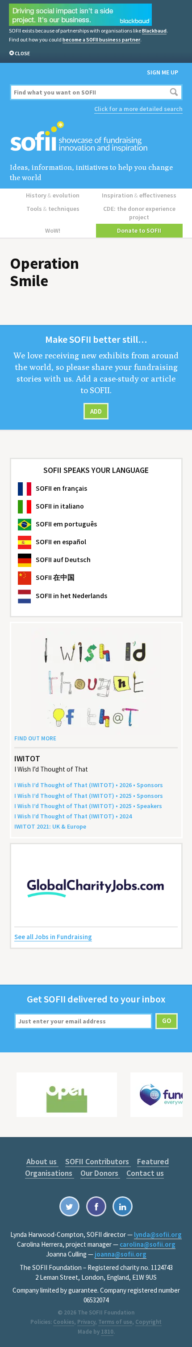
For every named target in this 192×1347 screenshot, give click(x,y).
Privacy (86, 1322)
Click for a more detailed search (138, 109)
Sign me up (162, 72)
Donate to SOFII (139, 230)
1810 (107, 1331)
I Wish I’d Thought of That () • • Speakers (88, 806)
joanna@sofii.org (120, 1254)
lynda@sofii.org (158, 1234)
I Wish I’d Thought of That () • (73, 816)
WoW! (52, 230)
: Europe (50, 826)
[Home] (96, 137)
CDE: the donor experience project (139, 213)
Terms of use (115, 1322)
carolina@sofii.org (147, 1244)
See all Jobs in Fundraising (53, 936)
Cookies (63, 1322)
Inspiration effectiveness (139, 195)
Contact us (145, 1173)
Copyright (148, 1322)
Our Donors (100, 1173)
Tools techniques (52, 209)
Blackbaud (154, 30)
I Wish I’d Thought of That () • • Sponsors (88, 785)
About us (42, 1161)
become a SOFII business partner (101, 39)
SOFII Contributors (98, 1161)
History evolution (52, 195)
